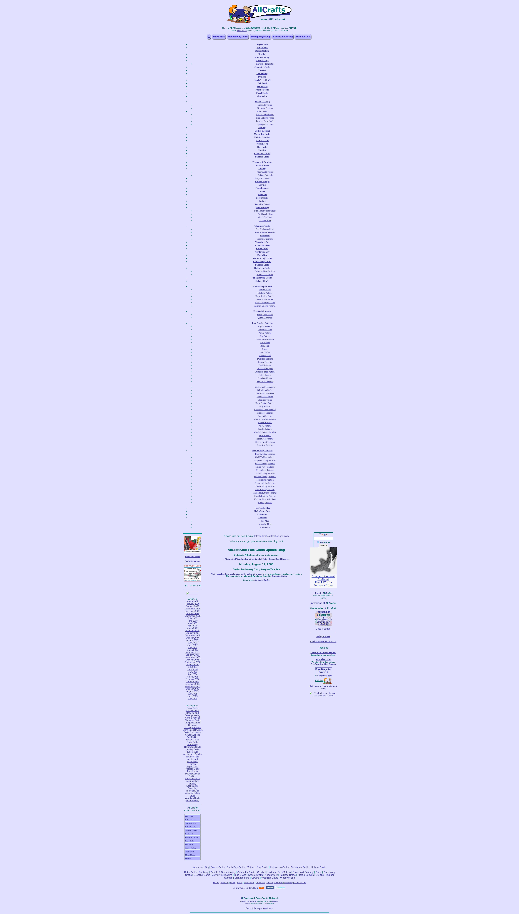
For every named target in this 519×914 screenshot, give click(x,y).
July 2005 (192, 694)
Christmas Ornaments (265, 393)
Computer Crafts (192, 723)
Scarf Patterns (265, 435)
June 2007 (192, 645)
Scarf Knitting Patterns (265, 473)
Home (216, 882)
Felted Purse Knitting (265, 467)
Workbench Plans (264, 214)
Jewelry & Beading (222, 875)
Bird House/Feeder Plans (265, 211)
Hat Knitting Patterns (265, 470)
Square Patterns (265, 362)
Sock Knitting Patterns (265, 489)
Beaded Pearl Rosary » (279, 559)
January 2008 (192, 633)
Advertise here (244, 901)
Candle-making (192, 718)
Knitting (272, 872)
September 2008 (192, 616)
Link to (323, 593)
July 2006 (192, 667)
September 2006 (192, 662)
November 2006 (192, 657)
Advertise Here (264, 524)
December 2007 (192, 635)
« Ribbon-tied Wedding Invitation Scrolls (242, 559)
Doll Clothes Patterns (265, 339)
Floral (318, 872)
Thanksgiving (192, 791)
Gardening (192, 744)
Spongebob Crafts (265, 124)
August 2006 (192, 664)
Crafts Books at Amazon (323, 641)
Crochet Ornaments (265, 239)
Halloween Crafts (192, 747)
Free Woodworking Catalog (323, 664)
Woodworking (192, 800)
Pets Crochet (265, 352)
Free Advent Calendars (265, 232)
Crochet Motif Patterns (265, 442)
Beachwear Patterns (265, 439)
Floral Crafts (192, 742)
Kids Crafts (192, 752)
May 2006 (192, 672)
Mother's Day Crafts (257, 867)
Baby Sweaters (265, 406)
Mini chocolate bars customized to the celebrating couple (237, 574)
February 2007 (192, 652)
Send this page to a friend (259, 908)
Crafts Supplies (192, 735)
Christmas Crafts (192, 720)
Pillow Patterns (265, 426)
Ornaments (265, 235)
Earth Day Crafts (236, 867)
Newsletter (192, 761)
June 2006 (192, 669)
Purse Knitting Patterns (265, 463)
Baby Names (323, 636)
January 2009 (192, 606)
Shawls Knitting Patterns (264, 496)
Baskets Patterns (265, 422)
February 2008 (192, 630)
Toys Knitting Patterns (265, 486)
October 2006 (192, 660)
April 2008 (192, 626)
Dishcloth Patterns (265, 359)
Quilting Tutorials (264, 175)
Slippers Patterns (265, 400)
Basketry (203, 872)
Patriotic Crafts (192, 769)
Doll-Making (192, 737)
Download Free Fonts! (323, 652)
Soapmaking (192, 786)
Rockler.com (323, 659)
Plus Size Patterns (264, 445)
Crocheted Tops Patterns (264, 372)
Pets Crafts (192, 771)
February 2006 (192, 679)
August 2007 (192, 640)
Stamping (192, 788)
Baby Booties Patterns (264, 403)
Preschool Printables (265, 114)
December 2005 (192, 684)
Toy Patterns (265, 336)
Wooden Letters (192, 557)
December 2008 (192, 609)
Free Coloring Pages (265, 118)
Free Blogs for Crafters (295, 882)
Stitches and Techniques (265, 387)
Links (232, 882)
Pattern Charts (265, 355)
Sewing (192, 783)
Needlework (192, 759)
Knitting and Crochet (192, 754)
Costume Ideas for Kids (265, 271)
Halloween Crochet (265, 274)
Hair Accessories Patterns (265, 419)
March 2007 (192, 650)
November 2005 (192, 686)
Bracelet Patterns (265, 105)
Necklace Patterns (265, 108)
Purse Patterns (265, 290)
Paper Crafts (193, 766)
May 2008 (192, 623)
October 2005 (192, 689)
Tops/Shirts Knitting (265, 480)
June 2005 (192, 696)
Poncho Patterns (265, 429)
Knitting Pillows (265, 502)
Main (264, 559)
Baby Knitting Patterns (265, 454)
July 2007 (192, 643)
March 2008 (192, 628)
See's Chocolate (192, 561)
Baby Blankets (265, 375)
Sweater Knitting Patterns (265, 476)
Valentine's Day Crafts (192, 794)
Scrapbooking (192, 781)
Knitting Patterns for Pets (265, 499)
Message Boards (275, 882)
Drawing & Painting (303, 872)
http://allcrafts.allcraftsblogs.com (271, 536)
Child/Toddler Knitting (265, 457)
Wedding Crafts (192, 798)
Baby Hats (265, 346)
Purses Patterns (265, 333)
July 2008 (192, 618)
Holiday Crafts (192, 749)
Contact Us (265, 527)
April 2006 (192, 674)
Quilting (192, 776)
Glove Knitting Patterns (265, 483)
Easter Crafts (192, 740)
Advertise (260, 882)
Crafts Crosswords (192, 732)
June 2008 (192, 621)
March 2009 (192, 601)
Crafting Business (192, 727)
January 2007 (192, 655)
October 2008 (192, 613)
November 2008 (192, 611)
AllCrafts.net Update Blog (245, 888)
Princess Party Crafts (265, 121)
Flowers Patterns (265, 329)
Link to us (253, 901)
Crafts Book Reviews (192, 730)
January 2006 (192, 681)
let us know (242, 30)
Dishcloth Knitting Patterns (265, 493)
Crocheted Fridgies (265, 368)
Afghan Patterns (265, 326)
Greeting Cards (202, 875)
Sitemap (225, 882)
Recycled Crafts (192, 778)
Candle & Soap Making (222, 872)
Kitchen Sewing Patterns (264, 306)
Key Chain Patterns (265, 381)
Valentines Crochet (265, 390)
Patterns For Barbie (265, 299)
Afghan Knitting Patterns (265, 460)
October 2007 (192, 638)
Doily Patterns (265, 365)
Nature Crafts (192, 757)
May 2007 (192, 647)
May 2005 (192, 698)
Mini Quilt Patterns (265, 172)
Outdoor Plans (265, 220)
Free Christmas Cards (265, 229)
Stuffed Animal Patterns (265, 302)
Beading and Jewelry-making (192, 714)
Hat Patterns (265, 342)
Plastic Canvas (192, 774)
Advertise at (323, 603)
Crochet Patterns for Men (265, 432)
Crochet (261, 872)
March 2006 (192, 677)
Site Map (265, 521)
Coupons (192, 725)
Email (239, 882)
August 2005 (192, 691)
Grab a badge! (323, 628)
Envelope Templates (265, 64)
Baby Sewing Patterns (264, 296)
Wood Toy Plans (265, 217)
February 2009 (192, 604)
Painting (193, 764)
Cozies (265, 349)
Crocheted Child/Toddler (265, 409)
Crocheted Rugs (265, 378)
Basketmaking (192, 710)
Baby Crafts (192, 708)
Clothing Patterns (265, 293)
